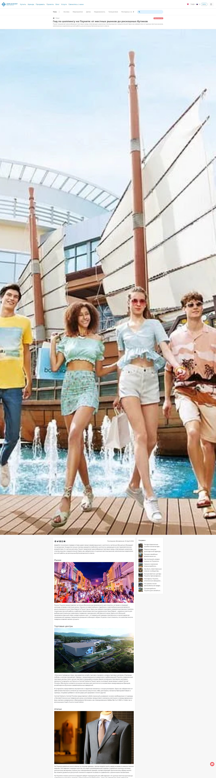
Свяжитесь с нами (76, 4)
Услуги (64, 4)
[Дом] (53, 18)
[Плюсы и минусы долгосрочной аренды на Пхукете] (141, 550)
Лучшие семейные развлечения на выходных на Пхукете (152, 555)
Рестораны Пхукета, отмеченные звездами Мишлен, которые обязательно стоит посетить (152, 580)
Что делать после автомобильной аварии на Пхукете (152, 585)
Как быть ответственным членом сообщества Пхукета (153, 570)
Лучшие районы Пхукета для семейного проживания (152, 590)
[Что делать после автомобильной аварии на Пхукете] (141, 585)
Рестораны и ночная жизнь (131, 12)
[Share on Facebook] (55, 541)
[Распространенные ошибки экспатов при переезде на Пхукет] (141, 546)
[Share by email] (64, 541)
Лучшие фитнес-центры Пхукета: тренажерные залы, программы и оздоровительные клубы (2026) (152, 575)
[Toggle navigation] (211, 4)
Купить (23, 4)
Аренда (31, 4)
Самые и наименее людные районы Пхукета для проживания (151, 565)
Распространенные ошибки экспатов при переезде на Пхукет (151, 546)
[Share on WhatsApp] (60, 541)
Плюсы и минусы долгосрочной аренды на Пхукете (152, 551)
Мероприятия (78, 12)
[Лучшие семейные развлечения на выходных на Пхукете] (141, 555)
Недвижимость (99, 12)
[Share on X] (58, 541)
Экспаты (66, 12)
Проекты (50, 4)
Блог (57, 4)
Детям (88, 12)
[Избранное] (188, 4)
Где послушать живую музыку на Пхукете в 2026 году (152, 560)
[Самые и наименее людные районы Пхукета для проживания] (141, 565)
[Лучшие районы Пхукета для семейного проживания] (141, 590)
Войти (204, 4)
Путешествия (113, 12)
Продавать (40, 4)
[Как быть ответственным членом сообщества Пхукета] (141, 570)
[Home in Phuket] (9, 4)
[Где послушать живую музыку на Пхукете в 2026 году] (141, 560)
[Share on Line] (62, 541)
